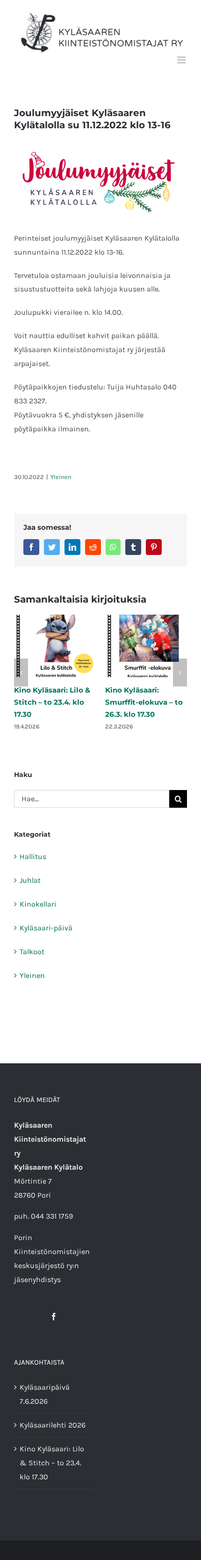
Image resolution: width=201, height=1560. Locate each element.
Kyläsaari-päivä (46, 927)
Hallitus (33, 856)
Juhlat (30, 880)
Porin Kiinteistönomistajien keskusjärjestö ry (52, 1251)
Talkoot (32, 951)
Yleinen (61, 476)
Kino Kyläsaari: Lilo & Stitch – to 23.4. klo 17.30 (52, 702)
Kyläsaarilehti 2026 (53, 1425)
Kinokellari (38, 904)
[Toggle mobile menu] (182, 60)
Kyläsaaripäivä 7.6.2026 (45, 1394)
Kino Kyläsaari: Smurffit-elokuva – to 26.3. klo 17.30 (144, 702)
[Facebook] (53, 1316)
